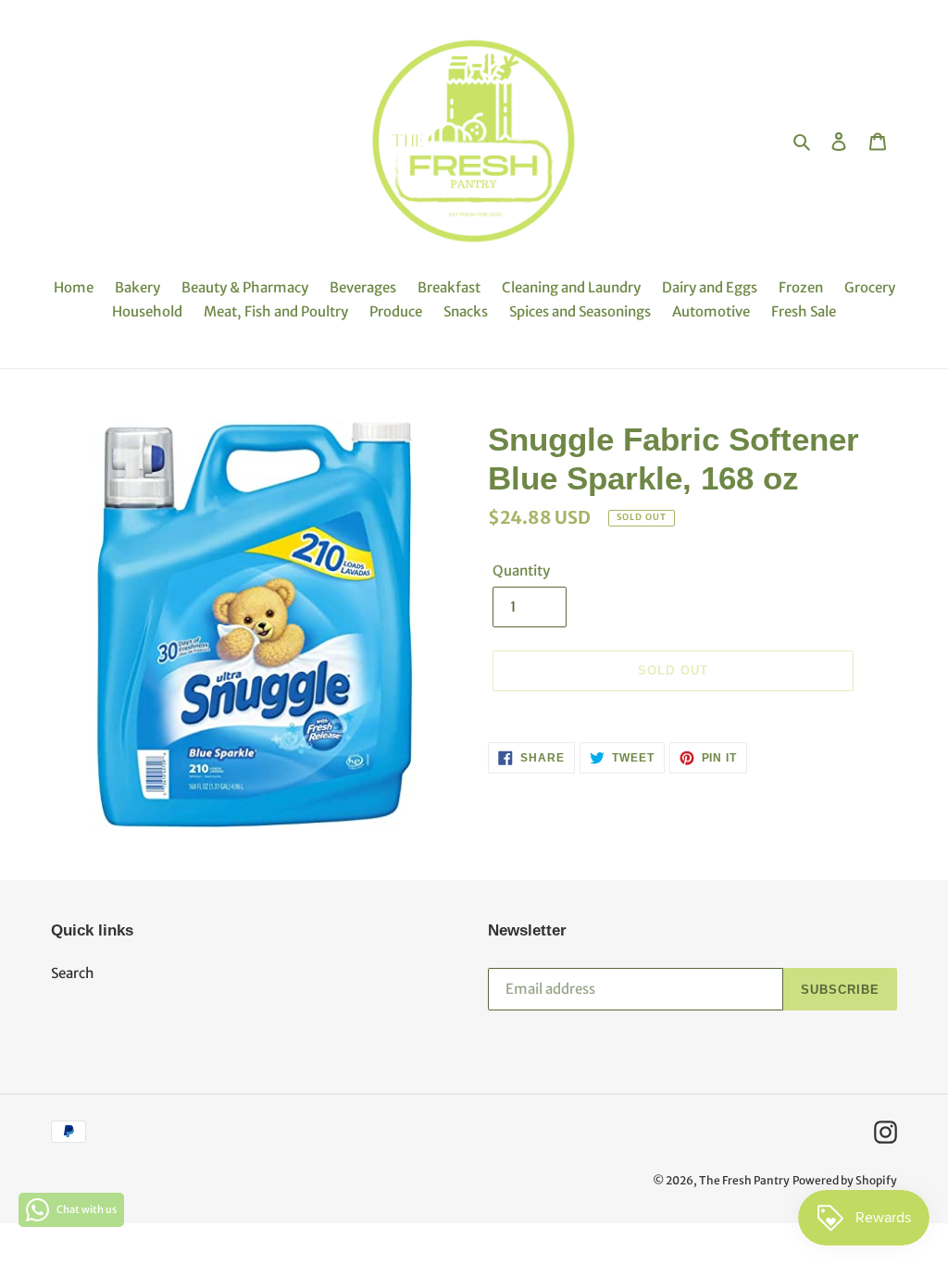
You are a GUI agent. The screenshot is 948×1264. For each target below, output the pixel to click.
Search (72, 973)
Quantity (521, 570)
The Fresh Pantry (744, 1180)
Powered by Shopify (844, 1180)
